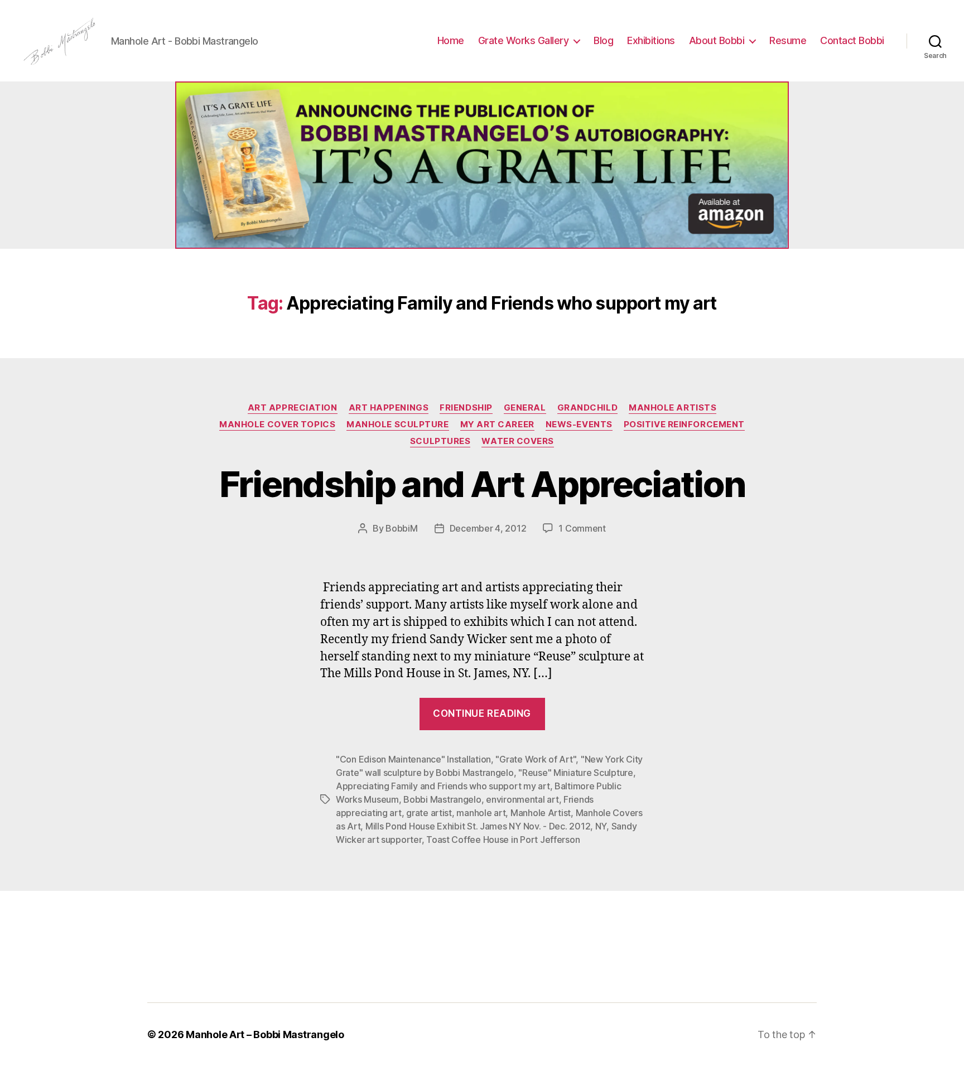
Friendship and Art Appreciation (482, 483)
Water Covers (517, 441)
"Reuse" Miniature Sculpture (575, 772)
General (525, 408)
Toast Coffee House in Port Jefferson (503, 839)
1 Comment (582, 528)
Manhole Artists (672, 408)
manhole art (480, 812)
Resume (787, 40)
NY (600, 826)
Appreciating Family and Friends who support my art (443, 786)
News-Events (579, 424)
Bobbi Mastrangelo (442, 799)
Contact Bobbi (852, 40)
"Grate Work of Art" (535, 759)
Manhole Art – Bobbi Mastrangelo (265, 1034)
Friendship (466, 408)
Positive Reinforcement (684, 424)
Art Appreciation (293, 408)
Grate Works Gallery (523, 40)
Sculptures (440, 441)
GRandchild (587, 408)
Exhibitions (651, 40)
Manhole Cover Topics (277, 424)
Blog (603, 40)
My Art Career (497, 424)
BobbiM (401, 528)
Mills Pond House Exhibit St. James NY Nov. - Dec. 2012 (477, 826)
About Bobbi (717, 40)
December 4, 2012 (488, 528)
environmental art (522, 799)
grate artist (429, 812)
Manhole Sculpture (397, 424)
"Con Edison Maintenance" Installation (413, 759)
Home (450, 40)
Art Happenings (389, 408)
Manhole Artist (540, 812)
